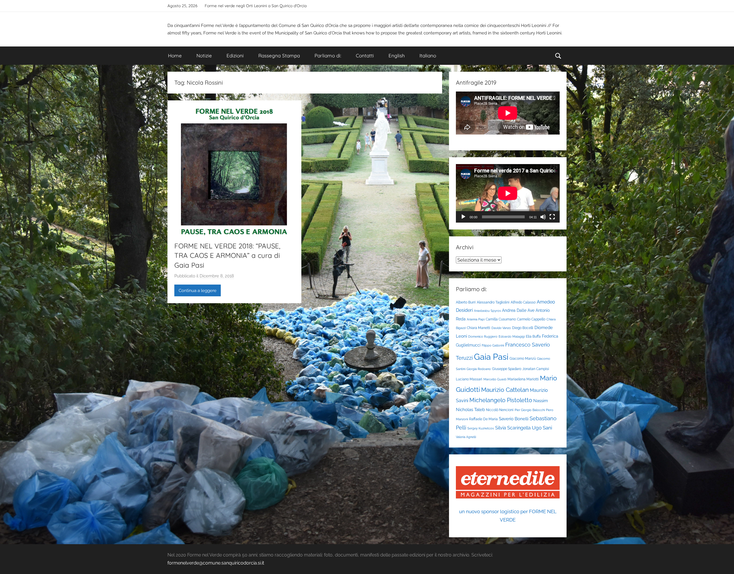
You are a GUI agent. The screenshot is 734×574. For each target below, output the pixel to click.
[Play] (463, 217)
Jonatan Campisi (535, 369)
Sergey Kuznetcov (480, 428)
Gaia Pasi (491, 357)
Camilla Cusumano (501, 319)
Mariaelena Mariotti (523, 379)
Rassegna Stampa (279, 55)
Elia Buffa (533, 336)
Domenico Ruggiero (482, 336)
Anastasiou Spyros (487, 310)
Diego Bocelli (522, 328)
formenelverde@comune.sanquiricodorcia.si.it (215, 563)
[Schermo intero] (552, 217)
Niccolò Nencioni (500, 410)
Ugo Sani (542, 428)
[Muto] (543, 217)
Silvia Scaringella (513, 428)
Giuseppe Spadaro (506, 369)
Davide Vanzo (501, 328)
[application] (508, 193)
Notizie (204, 55)
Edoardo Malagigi (512, 336)
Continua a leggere (197, 290)
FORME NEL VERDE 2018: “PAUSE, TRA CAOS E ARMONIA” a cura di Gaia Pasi (227, 255)
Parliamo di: (328, 55)
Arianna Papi (476, 319)
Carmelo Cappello (531, 319)
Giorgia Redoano (478, 369)
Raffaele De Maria (483, 419)
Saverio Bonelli (513, 418)
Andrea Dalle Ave (518, 310)
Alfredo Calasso (523, 302)
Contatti (365, 55)
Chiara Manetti (478, 328)
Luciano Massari (469, 379)
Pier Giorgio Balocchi (530, 410)
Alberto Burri (466, 302)
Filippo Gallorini (493, 345)
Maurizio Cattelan (505, 389)
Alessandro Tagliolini (493, 302)
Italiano (427, 55)
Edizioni (235, 55)
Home (175, 55)
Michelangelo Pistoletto (500, 400)
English (397, 55)
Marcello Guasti (494, 379)
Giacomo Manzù (522, 358)
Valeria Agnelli (466, 437)
